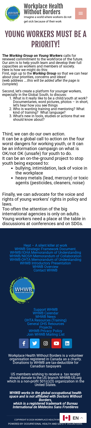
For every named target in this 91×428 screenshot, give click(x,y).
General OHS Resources (45, 324)
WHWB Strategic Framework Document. (45, 249)
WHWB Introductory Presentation (45, 263)
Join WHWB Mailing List (45, 334)
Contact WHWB (45, 270)
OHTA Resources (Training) (46, 320)
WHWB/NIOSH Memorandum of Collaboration (45, 256)
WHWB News (45, 317)
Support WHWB (46, 309)
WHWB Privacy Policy (45, 331)
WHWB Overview (45, 267)
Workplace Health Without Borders (43, 9)
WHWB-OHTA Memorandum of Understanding (45, 260)
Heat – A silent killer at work (45, 245)
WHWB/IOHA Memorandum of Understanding (45, 252)
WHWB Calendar (45, 313)
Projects (45, 327)
